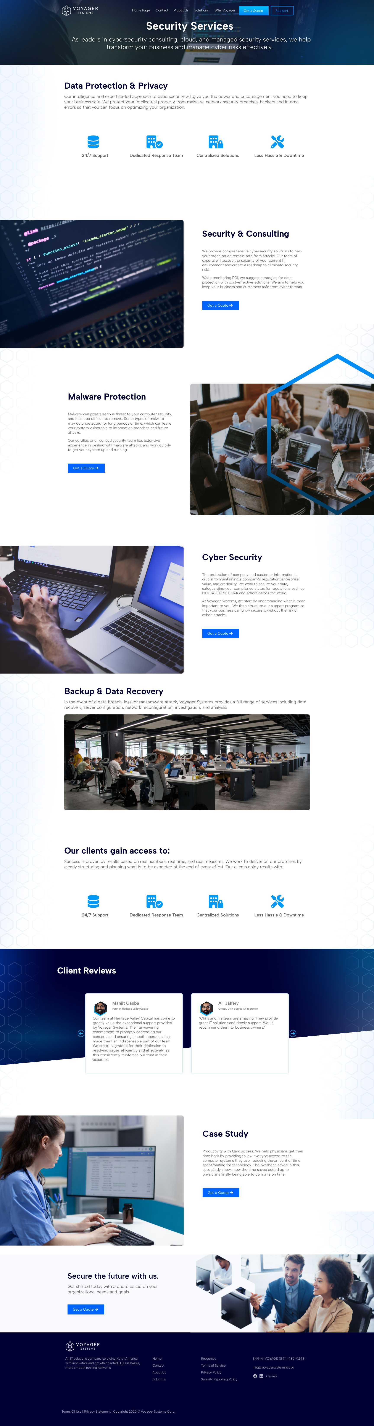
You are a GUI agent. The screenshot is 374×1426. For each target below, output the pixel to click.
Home (157, 1359)
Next (292, 1033)
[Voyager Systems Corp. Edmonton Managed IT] (79, 9)
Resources (208, 1359)
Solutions (159, 1379)
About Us (159, 1372)
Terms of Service (213, 1365)
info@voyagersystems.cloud (273, 1367)
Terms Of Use (71, 1411)
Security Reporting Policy (219, 1379)
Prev (81, 1033)
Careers (271, 1376)
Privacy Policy (211, 1372)
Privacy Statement (97, 1411)
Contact (158, 1365)
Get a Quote (217, 305)
